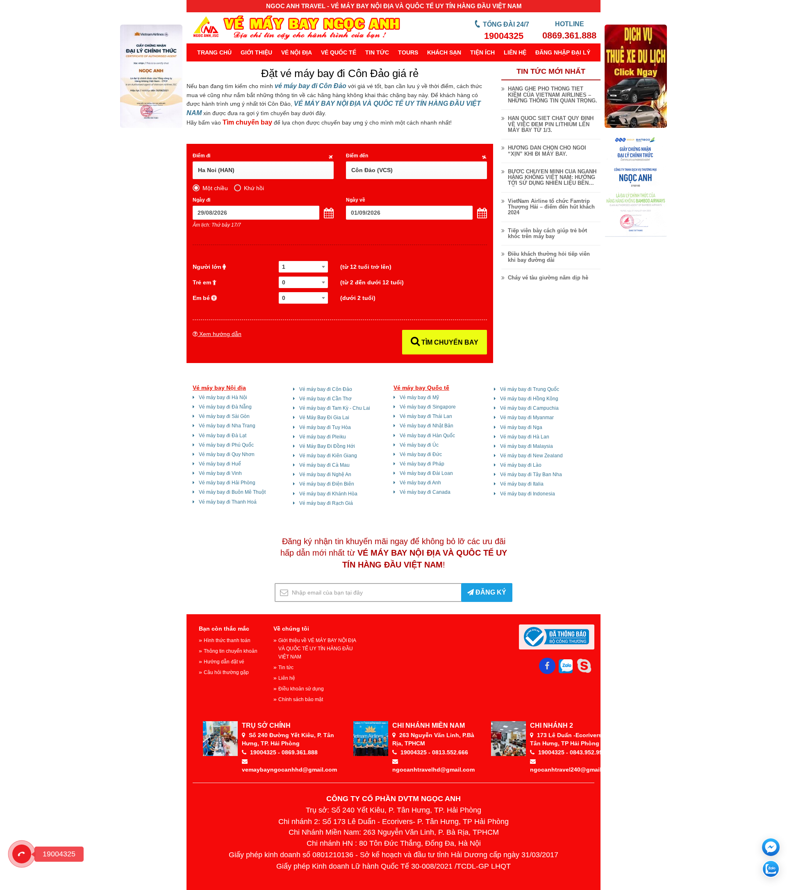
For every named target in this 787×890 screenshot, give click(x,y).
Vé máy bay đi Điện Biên (326, 484)
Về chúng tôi (291, 628)
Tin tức (377, 52)
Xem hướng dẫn (219, 334)
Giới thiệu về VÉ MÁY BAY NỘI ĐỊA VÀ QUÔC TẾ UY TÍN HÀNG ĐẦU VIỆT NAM (317, 649)
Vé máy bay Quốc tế (421, 387)
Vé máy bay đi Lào (520, 465)
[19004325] (21, 854)
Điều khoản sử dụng (301, 689)
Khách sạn (444, 52)
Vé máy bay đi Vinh (220, 473)
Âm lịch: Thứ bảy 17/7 (217, 225)
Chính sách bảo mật (300, 699)
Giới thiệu (256, 52)
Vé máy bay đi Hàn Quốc (427, 435)
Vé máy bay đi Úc (419, 445)
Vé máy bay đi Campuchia (529, 408)
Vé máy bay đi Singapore (428, 407)
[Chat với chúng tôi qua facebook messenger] (771, 847)
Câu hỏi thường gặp (226, 672)
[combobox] (303, 266)
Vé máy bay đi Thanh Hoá (228, 502)
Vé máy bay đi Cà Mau (324, 465)
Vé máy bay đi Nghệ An (325, 474)
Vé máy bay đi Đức (421, 454)
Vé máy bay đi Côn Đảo (325, 389)
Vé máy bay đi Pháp (422, 464)
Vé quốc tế (338, 52)
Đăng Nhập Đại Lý (562, 52)
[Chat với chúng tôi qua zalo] (771, 869)
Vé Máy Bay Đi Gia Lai (324, 417)
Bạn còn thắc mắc (224, 628)
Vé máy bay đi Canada (425, 492)
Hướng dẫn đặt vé (224, 662)
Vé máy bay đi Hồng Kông (529, 399)
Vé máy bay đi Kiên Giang (328, 456)
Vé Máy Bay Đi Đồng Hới (327, 446)
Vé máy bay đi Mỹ (419, 397)
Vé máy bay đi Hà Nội (223, 397)
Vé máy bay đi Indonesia (527, 494)
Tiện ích (482, 52)
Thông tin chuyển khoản (230, 651)
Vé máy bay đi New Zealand (531, 456)
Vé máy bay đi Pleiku (322, 437)
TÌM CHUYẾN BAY (449, 342)
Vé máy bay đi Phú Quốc (226, 445)
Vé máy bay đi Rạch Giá (326, 503)
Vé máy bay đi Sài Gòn (224, 416)
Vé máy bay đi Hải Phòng (227, 483)
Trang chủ (214, 52)
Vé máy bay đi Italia (522, 484)
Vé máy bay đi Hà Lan (524, 437)
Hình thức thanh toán (227, 640)
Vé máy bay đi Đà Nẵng (225, 407)
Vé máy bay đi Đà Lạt (222, 435)
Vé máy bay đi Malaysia (526, 446)
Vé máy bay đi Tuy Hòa (325, 427)
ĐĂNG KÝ (490, 592)
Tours (408, 52)
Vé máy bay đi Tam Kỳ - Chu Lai (334, 408)
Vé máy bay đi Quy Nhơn (227, 454)
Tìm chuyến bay (247, 122)
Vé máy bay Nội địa (219, 387)
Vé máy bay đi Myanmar (527, 417)
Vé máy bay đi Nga (521, 427)
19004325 (503, 36)
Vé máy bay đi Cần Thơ (325, 399)
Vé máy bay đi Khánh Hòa (328, 494)
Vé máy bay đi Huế (220, 464)
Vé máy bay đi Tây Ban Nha (531, 474)
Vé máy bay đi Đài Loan (426, 473)
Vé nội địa (296, 52)
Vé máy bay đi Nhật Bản (426, 426)
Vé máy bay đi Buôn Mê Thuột (232, 492)
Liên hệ (515, 52)
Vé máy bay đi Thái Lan (426, 416)
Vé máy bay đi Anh (420, 483)
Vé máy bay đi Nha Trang (227, 426)
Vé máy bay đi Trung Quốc (529, 389)
